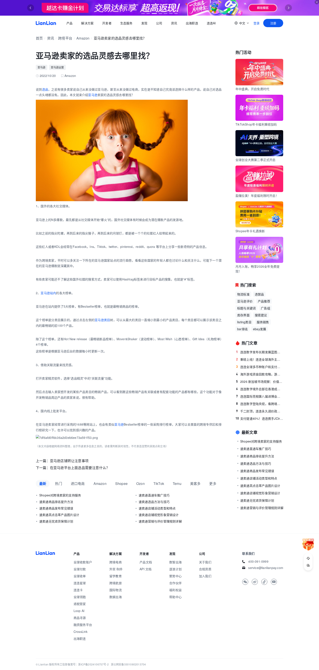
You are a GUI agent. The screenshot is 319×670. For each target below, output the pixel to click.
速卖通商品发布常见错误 (56, 508)
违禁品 (259, 294)
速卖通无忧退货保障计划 (56, 521)
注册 (273, 23)
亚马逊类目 (102, 320)
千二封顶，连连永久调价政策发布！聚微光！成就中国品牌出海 (259, 411)
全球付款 (80, 569)
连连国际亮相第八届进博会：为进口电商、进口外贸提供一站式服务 (259, 396)
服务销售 (263, 322)
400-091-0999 (258, 561)
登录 (256, 23)
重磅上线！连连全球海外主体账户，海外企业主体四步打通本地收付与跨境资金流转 (259, 359)
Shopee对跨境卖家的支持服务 (60, 495)
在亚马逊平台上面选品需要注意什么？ (80, 467)
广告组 (265, 308)
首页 (46, 23)
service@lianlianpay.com (265, 568)
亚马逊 (42, 67)
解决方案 (87, 23)
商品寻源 (80, 617)
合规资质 (205, 569)
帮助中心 (175, 597)
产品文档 (146, 562)
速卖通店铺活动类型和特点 (157, 508)
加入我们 (205, 576)
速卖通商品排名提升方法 (56, 501)
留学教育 (115, 576)
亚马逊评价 (245, 301)
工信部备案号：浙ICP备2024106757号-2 (84, 664)
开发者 (107, 23)
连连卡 (78, 590)
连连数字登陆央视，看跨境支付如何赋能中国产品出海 (259, 403)
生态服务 (126, 23)
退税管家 (80, 604)
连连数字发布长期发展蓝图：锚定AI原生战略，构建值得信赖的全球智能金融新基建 (259, 352)
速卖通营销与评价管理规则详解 (160, 521)
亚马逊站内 (48, 293)
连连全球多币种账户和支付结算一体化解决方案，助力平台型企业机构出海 (259, 367)
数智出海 (175, 562)
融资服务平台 (83, 624)
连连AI (211, 23)
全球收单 (80, 576)
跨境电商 (115, 562)
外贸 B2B (115, 569)
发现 (144, 23)
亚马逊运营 (57, 67)
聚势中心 (175, 576)
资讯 (174, 23)
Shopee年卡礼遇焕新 (250, 231)
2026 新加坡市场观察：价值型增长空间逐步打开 (259, 381)
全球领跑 (80, 597)
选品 (45, 89)
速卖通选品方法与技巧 (154, 501)
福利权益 (175, 590)
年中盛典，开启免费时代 (252, 89)
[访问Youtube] (274, 582)
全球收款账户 (83, 562)
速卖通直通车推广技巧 (154, 495)
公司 (159, 23)
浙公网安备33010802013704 (128, 664)
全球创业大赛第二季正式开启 (255, 160)
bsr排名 (242, 329)
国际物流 (115, 590)
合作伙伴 (175, 583)
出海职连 (192, 23)
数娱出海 (115, 597)
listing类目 (244, 322)
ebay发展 (259, 329)
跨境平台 (65, 38)
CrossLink (81, 631)
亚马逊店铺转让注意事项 (69, 460)
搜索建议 (261, 315)
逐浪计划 (175, 569)
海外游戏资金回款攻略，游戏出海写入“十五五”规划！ (259, 374)
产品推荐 (264, 301)
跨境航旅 (115, 583)
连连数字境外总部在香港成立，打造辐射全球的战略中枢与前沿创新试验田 (259, 389)
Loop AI (79, 611)
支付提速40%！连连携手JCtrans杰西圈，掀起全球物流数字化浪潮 (259, 418)
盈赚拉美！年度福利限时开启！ (257, 195)
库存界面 (243, 315)
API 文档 (145, 569)
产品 (69, 23)
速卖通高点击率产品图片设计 (59, 514)
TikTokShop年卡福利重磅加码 (256, 124)
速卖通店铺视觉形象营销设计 (159, 514)
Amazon (82, 38)
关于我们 (205, 562)
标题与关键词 (246, 308)
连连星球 (80, 583)
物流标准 (243, 294)
